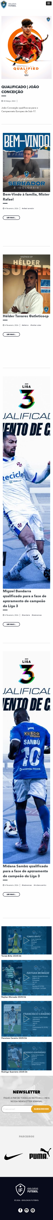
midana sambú (40, 885)
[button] (49, 3)
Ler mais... (11, 218)
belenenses (37, 615)
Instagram (26, 1210)
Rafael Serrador (28, 208)
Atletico (26, 325)
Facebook (20, 1210)
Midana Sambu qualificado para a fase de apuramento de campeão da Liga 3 (25, 871)
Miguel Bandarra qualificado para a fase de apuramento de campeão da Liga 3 (24, 598)
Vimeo (33, 1210)
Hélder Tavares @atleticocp (26, 316)
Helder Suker (36, 325)
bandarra (26, 615)
